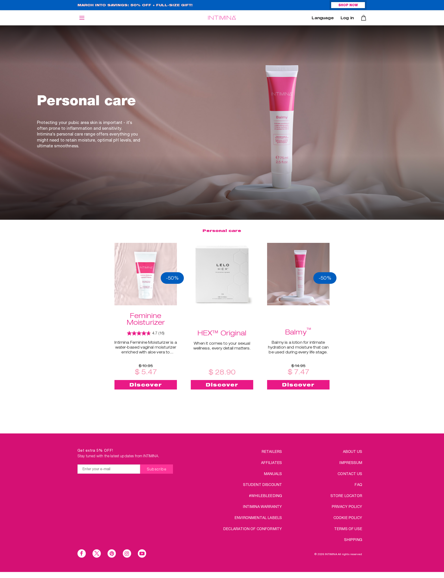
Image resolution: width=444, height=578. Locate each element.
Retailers (272, 451)
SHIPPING (353, 539)
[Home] (222, 18)
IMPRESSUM (350, 462)
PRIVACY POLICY (347, 506)
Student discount (262, 484)
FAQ (358, 484)
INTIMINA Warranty (262, 506)
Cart (364, 18)
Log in (347, 18)
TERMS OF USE (348, 528)
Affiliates (271, 462)
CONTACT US (350, 473)
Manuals (273, 473)
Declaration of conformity (252, 528)
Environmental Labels (258, 517)
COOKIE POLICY (347, 517)
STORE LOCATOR (346, 495)
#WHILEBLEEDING (265, 495)
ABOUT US (352, 451)
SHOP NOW (348, 5)
